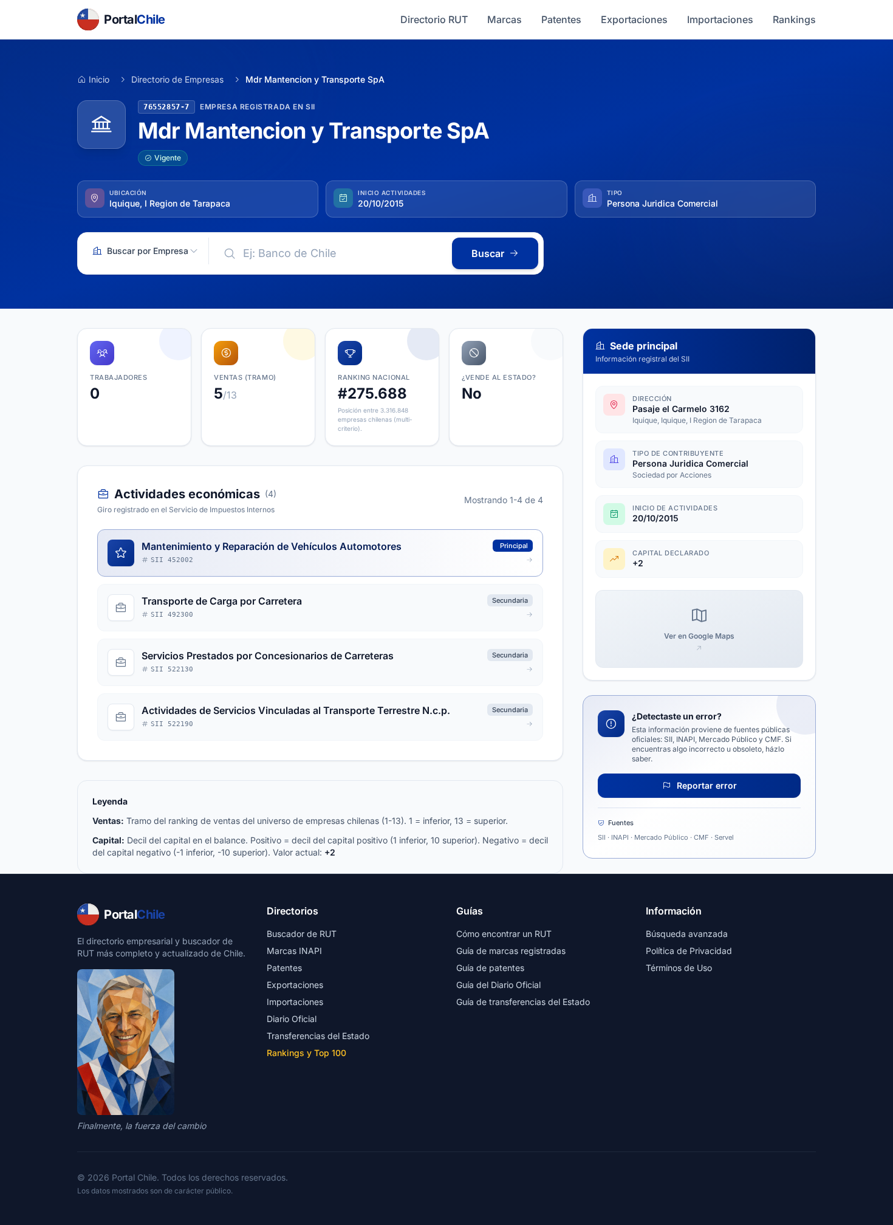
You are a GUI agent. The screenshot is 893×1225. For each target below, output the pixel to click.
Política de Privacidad (689, 950)
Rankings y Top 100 (306, 1053)
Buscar (487, 253)
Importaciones (720, 19)
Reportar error (705, 785)
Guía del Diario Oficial (498, 985)
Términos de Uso (679, 967)
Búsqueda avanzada (687, 933)
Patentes (561, 19)
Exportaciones (634, 19)
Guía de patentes (490, 967)
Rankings (794, 19)
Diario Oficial (291, 1019)
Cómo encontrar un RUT (504, 933)
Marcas (504, 19)
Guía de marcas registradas (511, 950)
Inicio (99, 79)
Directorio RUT (434, 19)
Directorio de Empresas (177, 79)
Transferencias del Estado (318, 1036)
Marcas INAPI (294, 950)
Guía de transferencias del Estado (523, 1002)
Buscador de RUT (302, 933)
